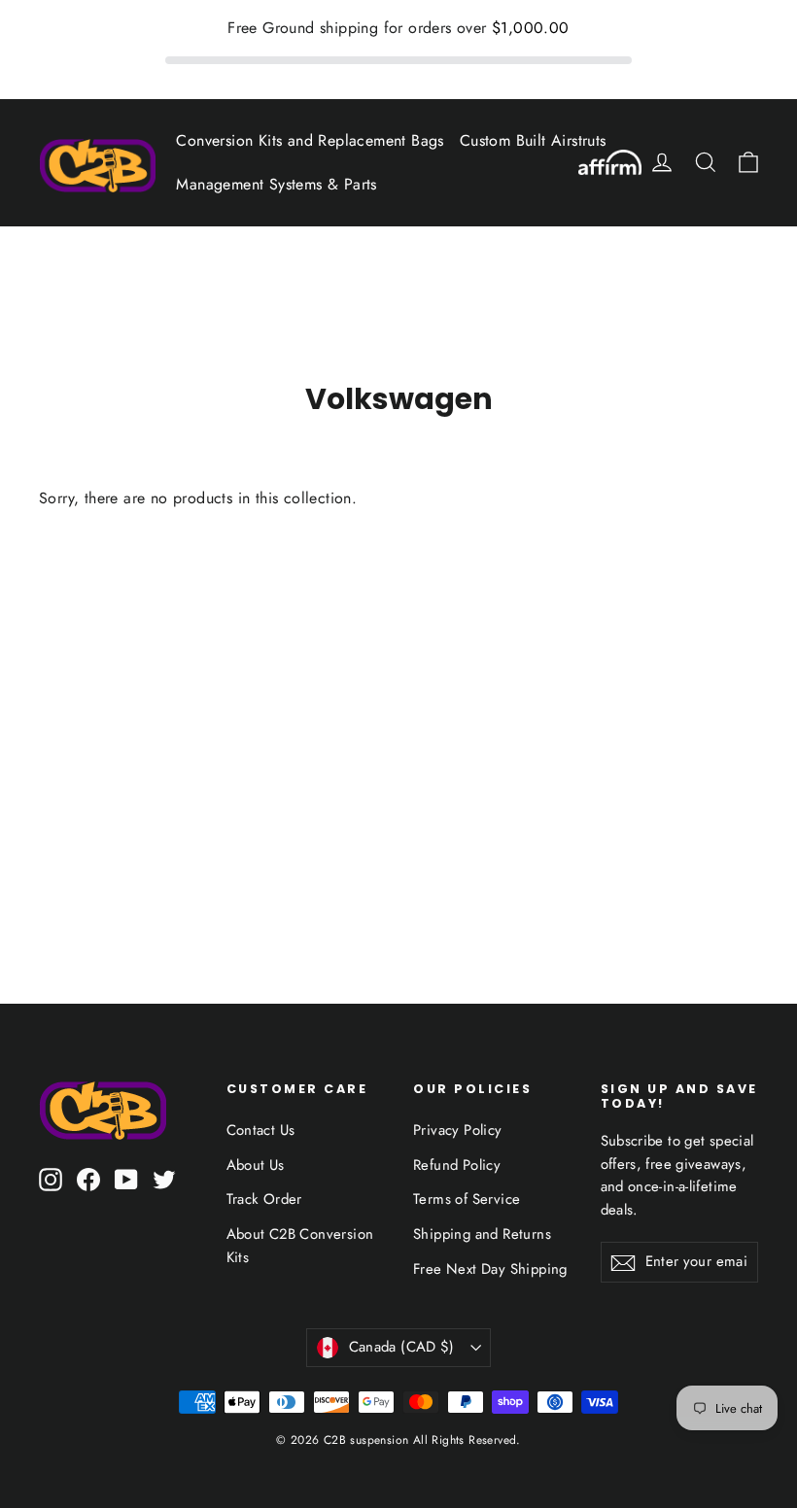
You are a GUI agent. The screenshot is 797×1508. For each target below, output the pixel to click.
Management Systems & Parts (276, 184)
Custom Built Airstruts (533, 140)
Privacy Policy (457, 1130)
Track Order (264, 1199)
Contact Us (260, 1130)
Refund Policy (457, 1165)
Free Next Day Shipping (490, 1269)
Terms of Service (466, 1199)
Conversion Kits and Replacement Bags (309, 140)
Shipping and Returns (482, 1234)
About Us (255, 1165)
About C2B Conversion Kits (300, 1245)
